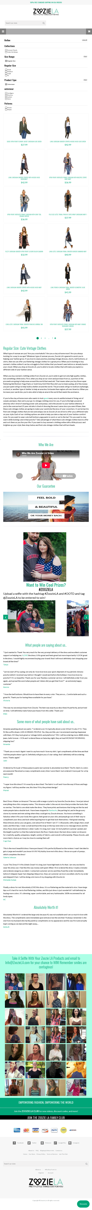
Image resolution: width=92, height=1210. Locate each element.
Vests (9, 99)
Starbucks (53, 810)
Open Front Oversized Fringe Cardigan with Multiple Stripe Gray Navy (68, 178)
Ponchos (10, 95)
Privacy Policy (41, 1154)
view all (84, 40)
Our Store (32, 1154)
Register (41, 1173)
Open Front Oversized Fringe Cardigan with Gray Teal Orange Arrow (24, 215)
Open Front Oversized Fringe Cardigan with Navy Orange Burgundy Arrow (68, 325)
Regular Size (11, 61)
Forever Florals (12, 50)
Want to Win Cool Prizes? (46, 585)
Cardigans (10, 93)
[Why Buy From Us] (46, 507)
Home (25, 1154)
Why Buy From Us (51, 1169)
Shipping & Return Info (47, 1150)
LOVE (25, 655)
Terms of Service (52, 1154)
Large (9, 73)
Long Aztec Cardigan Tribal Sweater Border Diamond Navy (67, 251)
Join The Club (63, 1154)
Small (9, 70)
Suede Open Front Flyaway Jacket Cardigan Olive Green (24, 141)
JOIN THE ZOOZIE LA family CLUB (46, 1117)
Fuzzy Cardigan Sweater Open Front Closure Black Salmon (24, 251)
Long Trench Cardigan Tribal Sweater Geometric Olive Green (68, 288)
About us (38, 1169)
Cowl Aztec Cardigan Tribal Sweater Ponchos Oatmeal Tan (24, 324)
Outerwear (11, 84)
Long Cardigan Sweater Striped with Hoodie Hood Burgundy (24, 178)
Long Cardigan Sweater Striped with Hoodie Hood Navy (24, 287)
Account (50, 1173)
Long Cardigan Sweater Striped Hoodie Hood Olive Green (68, 141)
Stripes (9, 109)
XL (8, 75)
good (46, 398)
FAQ (37, 1150)
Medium (10, 71)
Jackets (9, 97)
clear (85, 56)
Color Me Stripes (12, 52)
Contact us (58, 1150)
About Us (31, 1150)
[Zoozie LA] (46, 12)
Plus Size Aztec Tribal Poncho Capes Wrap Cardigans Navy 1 (68, 214)
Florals (9, 108)
